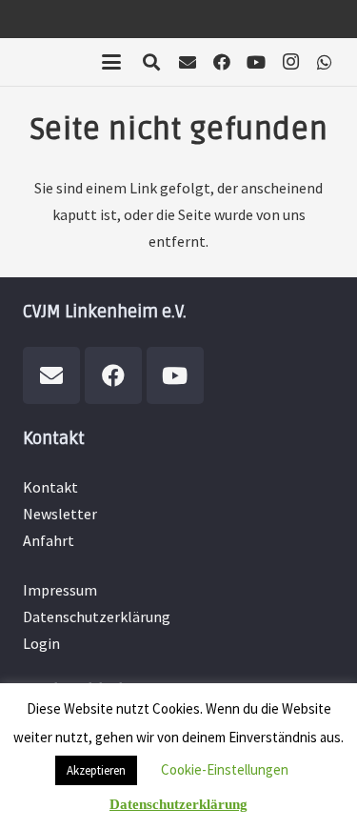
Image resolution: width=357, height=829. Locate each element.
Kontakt (50, 486)
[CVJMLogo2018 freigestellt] (62, 67)
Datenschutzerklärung (96, 616)
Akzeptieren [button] (96, 770)
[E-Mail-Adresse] (187, 62)
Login (41, 643)
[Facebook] (222, 62)
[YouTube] (256, 62)
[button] (111, 61)
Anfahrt (48, 540)
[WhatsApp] (324, 62)
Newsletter (60, 513)
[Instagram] (290, 62)
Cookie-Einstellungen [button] (224, 769)
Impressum (60, 589)
